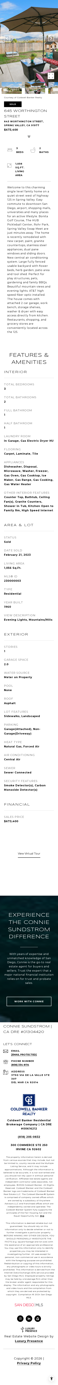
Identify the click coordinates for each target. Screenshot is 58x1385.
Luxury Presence (29, 1341)
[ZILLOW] (37, 1318)
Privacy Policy (29, 1363)
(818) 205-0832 (29, 1136)
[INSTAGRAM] (20, 1318)
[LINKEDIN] (29, 1318)
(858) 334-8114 (20, 1064)
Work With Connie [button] (29, 1001)
